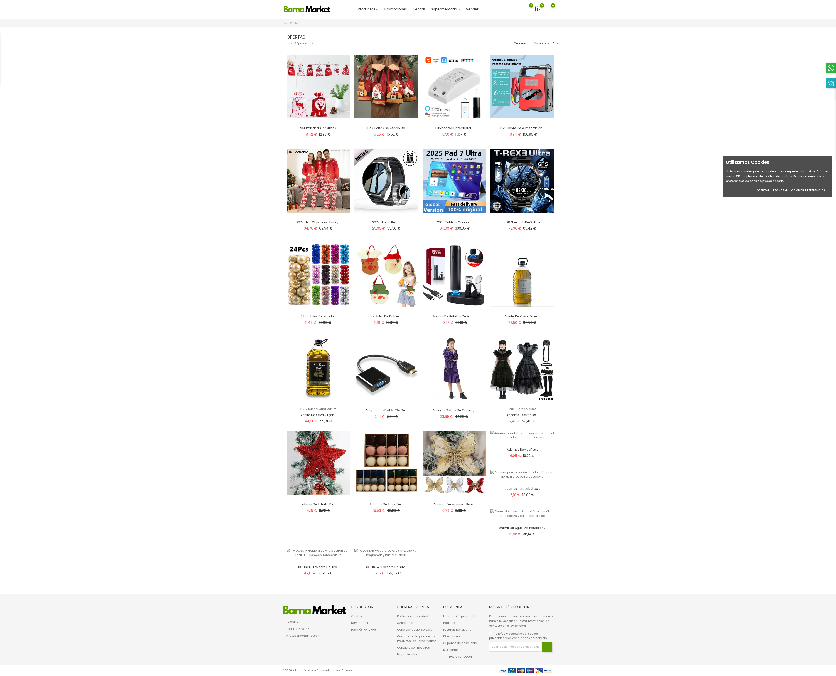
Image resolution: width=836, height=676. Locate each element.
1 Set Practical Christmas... (318, 128)
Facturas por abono (457, 629)
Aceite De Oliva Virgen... (318, 415)
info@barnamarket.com (303, 636)
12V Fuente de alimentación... (522, 128)
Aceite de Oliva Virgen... (522, 316)
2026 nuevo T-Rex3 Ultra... (522, 222)
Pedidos (449, 623)
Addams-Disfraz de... (522, 415)
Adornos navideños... (522, 449)
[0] (527, 11)
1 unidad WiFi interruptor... (454, 128)
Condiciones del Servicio (414, 629)
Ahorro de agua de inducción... (522, 528)
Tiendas (419, 9)
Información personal (458, 616)
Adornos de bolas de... (386, 504)
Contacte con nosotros (413, 648)
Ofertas (356, 616)
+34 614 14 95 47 (297, 629)
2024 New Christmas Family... (318, 222)
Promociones (395, 9)
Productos (368, 9)
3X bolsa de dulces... (386, 316)
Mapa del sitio (407, 654)
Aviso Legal (405, 623)
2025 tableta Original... (454, 222)
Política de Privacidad (412, 616)
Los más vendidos (364, 629)
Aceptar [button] (763, 190)
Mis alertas (450, 650)
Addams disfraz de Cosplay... (454, 410)
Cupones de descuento (460, 643)
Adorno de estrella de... (318, 504)
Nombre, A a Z (544, 43)
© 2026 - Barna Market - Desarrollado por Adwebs (317, 670)
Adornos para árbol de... (522, 488)
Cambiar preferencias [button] (808, 190)
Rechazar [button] (780, 190)
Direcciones (451, 636)
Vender (472, 9)
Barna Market (526, 409)
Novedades (359, 623)
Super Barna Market (322, 409)
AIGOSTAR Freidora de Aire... (318, 567)
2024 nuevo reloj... (386, 222)
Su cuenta (452, 606)
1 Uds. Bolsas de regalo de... (386, 128)
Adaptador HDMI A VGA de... (386, 410)
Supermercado (445, 9)
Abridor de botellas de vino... (454, 316)
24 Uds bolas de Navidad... (318, 316)
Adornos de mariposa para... (454, 504)
